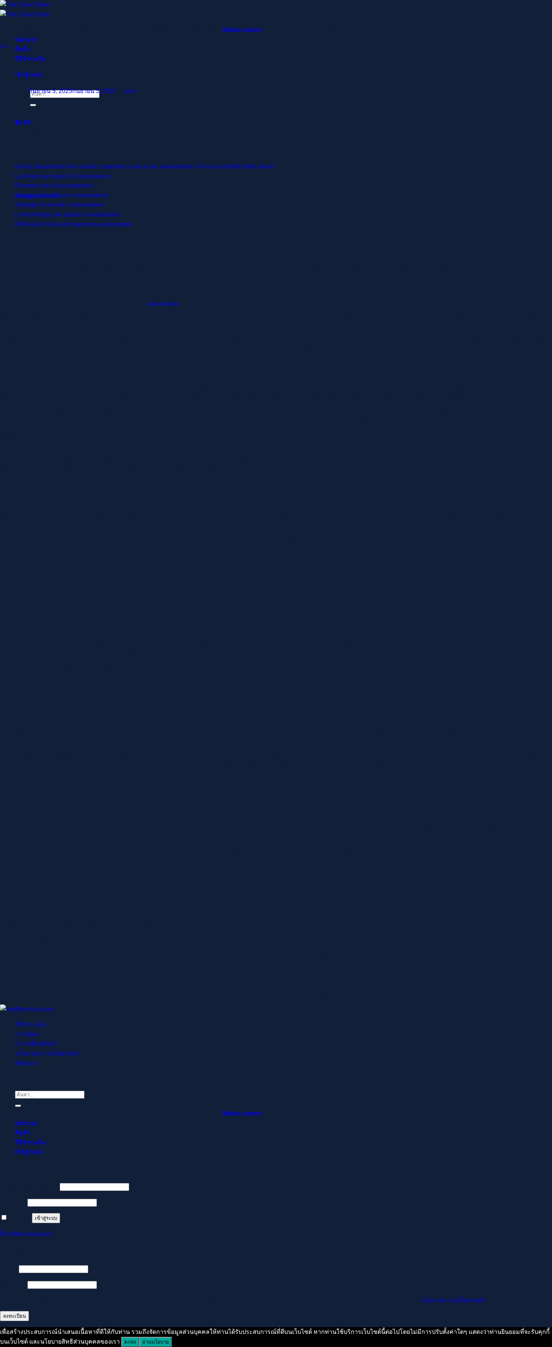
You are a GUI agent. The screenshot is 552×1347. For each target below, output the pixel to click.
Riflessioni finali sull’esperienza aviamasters (74, 224)
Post (4, 46)
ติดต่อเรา (27, 1063)
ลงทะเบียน (14, 1316)
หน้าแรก (26, 39)
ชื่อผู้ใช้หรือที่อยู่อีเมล (29, 1186)
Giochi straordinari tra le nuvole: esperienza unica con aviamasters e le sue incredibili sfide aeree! (144, 166)
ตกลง (130, 1342)
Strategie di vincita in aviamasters (59, 204)
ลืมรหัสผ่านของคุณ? (27, 1234)
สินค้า (22, 49)
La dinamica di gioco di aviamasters (62, 176)
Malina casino (242, 30)
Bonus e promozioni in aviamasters (62, 195)
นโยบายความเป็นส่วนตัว (47, 1053)
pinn (131, 91)
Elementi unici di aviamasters (54, 185)
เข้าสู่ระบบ (46, 1218)
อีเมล (8, 1269)
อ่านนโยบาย (155, 1342)
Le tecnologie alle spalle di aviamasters (67, 214)
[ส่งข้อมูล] (33, 105)
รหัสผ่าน (13, 1202)
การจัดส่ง (27, 1034)
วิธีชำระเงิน (30, 1024)
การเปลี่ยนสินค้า (36, 1043)
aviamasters (163, 304)
